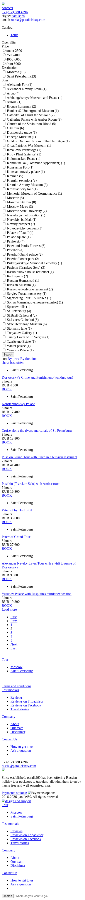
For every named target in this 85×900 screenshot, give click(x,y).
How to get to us (21, 746)
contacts (7, 8)
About (14, 724)
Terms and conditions (16, 686)
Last (13, 648)
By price (13, 359)
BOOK (7, 389)
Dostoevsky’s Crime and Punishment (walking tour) (37, 377)
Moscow (16, 667)
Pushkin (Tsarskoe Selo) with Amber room (31, 483)
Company (8, 716)
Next (13, 644)
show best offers (13, 362)
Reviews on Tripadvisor (26, 701)
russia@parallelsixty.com (28, 20)
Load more (9, 609)
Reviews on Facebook (25, 705)
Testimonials (10, 690)
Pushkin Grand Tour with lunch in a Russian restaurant (39, 457)
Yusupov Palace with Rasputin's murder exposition (36, 594)
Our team (16, 728)
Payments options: (14, 793)
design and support (18, 801)
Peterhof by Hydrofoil (17, 510)
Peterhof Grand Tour (16, 537)
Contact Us (9, 739)
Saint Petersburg (21, 671)
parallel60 (18, 16)
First (13, 617)
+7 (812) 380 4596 (15, 12)
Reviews (16, 697)
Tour (5, 659)
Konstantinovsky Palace (18, 404)
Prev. (13, 621)
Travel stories (19, 709)
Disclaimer (17, 732)
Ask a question (20, 750)
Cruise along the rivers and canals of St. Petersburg (37, 430)
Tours (14, 35)
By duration (28, 359)
